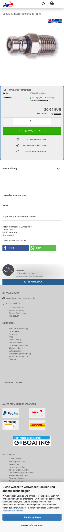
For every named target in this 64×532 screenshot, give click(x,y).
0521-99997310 (13, 303)
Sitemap (12, 359)
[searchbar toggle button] (43, 4)
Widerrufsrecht (15, 343)
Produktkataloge (16, 481)
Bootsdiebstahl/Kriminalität (21, 473)
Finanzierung (15, 340)
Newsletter (13, 334)
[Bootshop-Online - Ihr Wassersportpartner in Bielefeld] (6, 4)
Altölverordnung (16, 348)
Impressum (14, 316)
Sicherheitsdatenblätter (19, 356)
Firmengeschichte (17, 462)
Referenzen (14, 464)
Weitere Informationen (32, 525)
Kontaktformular (16, 310)
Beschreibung (9, 168)
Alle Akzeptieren (32, 517)
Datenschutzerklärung (12, 510)
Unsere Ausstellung (17, 467)
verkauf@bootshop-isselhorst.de (20, 298)
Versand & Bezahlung (18, 329)
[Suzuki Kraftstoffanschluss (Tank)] (32, 43)
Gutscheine (14, 331)
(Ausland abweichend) (39, 101)
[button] (8, 121)
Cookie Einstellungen (18, 313)
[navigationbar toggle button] (60, 4)
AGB (11, 337)
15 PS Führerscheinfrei (19, 470)
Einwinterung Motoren (19, 475)
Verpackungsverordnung (20, 354)
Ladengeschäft (15, 459)
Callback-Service (16, 307)
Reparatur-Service (16, 478)
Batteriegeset (15, 351)
